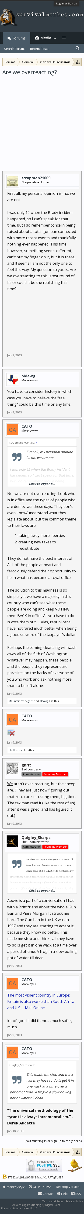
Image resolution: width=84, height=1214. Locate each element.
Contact (47, 1194)
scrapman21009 (35, 178)
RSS (78, 1194)
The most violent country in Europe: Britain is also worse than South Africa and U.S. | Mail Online (40, 1001)
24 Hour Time (41, 1187)
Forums (19, 38)
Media (45, 37)
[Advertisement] (42, 120)
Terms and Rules (52, 1201)
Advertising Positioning (26, 1205)
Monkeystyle (15, 1187)
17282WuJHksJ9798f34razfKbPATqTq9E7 (35, 1177)
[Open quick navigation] (78, 62)
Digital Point (52, 1205)
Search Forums (14, 49)
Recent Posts (39, 49)
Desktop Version (68, 1187)
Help (64, 1194)
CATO (26, 426)
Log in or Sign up (66, 3)
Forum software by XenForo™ (20, 1208)
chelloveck (15, 750)
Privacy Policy (74, 1201)
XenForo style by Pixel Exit (55, 1208)
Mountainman (17, 701)
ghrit (30, 701)
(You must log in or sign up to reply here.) (53, 1141)
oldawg (28, 376)
